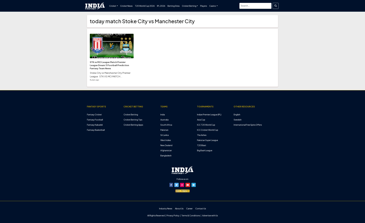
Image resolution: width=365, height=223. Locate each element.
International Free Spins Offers (248, 124)
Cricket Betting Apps (133, 124)
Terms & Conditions (190, 215)
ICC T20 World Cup (206, 124)
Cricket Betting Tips (133, 119)
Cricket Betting (131, 114)
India (162, 114)
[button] (171, 185)
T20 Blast (201, 145)
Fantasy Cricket (94, 114)
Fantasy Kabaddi (95, 124)
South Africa (166, 124)
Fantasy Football (95, 119)
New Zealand (166, 145)
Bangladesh (166, 155)
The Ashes (201, 135)
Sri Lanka (164, 135)
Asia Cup (201, 119)
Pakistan (164, 130)
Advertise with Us (210, 215)
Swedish (238, 119)
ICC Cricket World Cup (207, 130)
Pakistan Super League (207, 140)
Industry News (165, 208)
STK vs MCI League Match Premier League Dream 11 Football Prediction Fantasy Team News (109, 65)
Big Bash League (204, 150)
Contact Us (200, 208)
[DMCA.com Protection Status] (182, 190)
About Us (179, 208)
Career (189, 208)
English (237, 114)
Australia (164, 119)
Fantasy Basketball (96, 130)
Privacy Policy (173, 215)
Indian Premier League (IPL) (209, 114)
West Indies (165, 140)
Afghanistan (166, 150)
